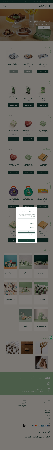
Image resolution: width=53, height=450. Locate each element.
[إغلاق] (18, 208)
